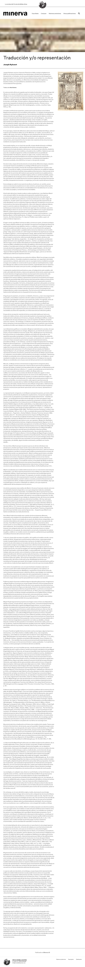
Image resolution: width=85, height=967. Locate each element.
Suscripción (71, 959)
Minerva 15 (46, 952)
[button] (79, 13)
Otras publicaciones (69, 13)
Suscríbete (35, 13)
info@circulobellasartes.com (18, 963)
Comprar (43, 13)
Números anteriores (55, 13)
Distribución (79, 959)
